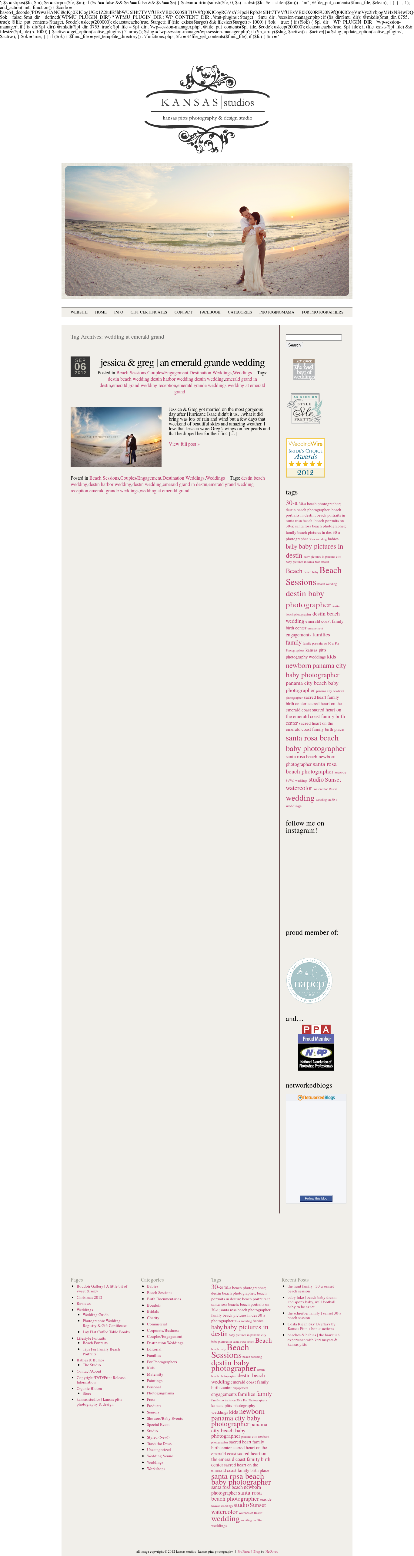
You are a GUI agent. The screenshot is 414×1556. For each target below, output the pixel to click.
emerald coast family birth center (240, 1384)
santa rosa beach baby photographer (316, 742)
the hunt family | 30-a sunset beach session (311, 1288)
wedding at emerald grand (164, 490)
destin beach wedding (128, 379)
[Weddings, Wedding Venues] (305, 443)
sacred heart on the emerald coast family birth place (315, 726)
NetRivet (271, 1551)
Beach (294, 570)
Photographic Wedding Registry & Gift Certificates (105, 1323)
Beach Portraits (95, 1342)
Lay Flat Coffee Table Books (106, 1331)
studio (316, 779)
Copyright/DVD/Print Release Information (101, 1380)
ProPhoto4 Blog (249, 1551)
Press (151, 1399)
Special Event (158, 1424)
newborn (298, 665)
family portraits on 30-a (318, 643)
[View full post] (116, 437)
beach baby (311, 572)
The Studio (92, 1364)
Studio (152, 1430)
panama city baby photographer (316, 670)
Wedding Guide (96, 1314)
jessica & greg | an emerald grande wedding (182, 362)
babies (333, 538)
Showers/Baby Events (165, 1418)
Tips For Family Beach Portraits (101, 1351)
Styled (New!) (158, 1437)
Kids (151, 1368)
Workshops (156, 1468)
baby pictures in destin (240, 1330)
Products (154, 1405)
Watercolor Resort (325, 789)
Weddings (242, 372)
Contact (183, 312)
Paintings (154, 1380)
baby (291, 546)
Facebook (210, 312)
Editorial (154, 1349)
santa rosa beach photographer (311, 767)
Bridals (153, 1311)
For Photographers (322, 312)
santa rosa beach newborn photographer (236, 1490)
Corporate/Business (163, 1330)
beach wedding (327, 584)
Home (101, 312)
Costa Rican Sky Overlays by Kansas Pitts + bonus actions (312, 1326)
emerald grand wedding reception (144, 385)
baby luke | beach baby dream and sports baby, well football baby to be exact (312, 1302)
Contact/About (89, 1371)
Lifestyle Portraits (91, 1338)
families (321, 634)
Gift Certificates (149, 312)
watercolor (299, 787)
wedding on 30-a (326, 799)
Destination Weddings (210, 372)
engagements (298, 634)
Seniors (153, 1412)
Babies (152, 1286)
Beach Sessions (131, 372)
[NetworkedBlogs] (316, 1099)
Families (154, 1355)
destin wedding (209, 379)
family (294, 642)
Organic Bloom (89, 1388)
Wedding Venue (160, 1456)
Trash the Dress (159, 1443)
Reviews (84, 1303)
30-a (292, 502)
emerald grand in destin (185, 484)
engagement (315, 628)
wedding (300, 797)
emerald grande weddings (201, 385)
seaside (340, 772)
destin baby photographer (308, 598)
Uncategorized (159, 1449)
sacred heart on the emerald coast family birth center (315, 716)
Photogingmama (160, 1393)
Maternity (155, 1374)
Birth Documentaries (164, 1299)
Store (87, 1393)
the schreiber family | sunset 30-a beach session (314, 1315)
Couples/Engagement (167, 372)
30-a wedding (318, 539)
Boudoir (154, 1305)
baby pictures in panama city (322, 556)
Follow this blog (316, 1198)
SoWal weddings (296, 780)
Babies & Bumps (90, 1360)
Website (79, 312)
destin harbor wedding (172, 379)
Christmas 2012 (89, 1297)
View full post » (184, 444)
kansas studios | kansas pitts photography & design (99, 1402)
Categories (240, 312)
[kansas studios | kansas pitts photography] (207, 155)
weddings (294, 806)
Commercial (157, 1324)
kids (331, 656)
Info (118, 312)
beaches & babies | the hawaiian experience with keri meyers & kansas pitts (314, 1339)
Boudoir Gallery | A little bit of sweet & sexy (102, 1288)
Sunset (333, 779)
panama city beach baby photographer (312, 686)
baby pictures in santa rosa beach (307, 562)
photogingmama (276, 312)
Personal (154, 1387)
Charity (153, 1317)
